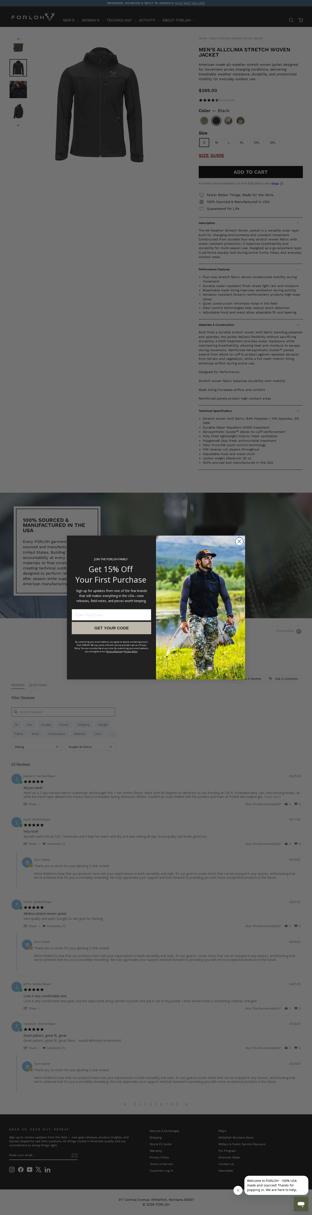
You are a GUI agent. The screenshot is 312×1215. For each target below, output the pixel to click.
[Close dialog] (239, 541)
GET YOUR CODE (111, 628)
